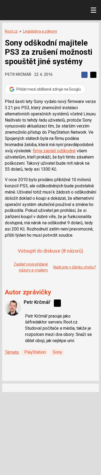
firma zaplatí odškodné (54, 150)
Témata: (12, 352)
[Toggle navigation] (93, 10)
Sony (57, 352)
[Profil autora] (13, 308)
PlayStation (35, 352)
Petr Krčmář (18, 74)
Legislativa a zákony (40, 31)
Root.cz (11, 31)
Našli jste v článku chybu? (74, 267)
